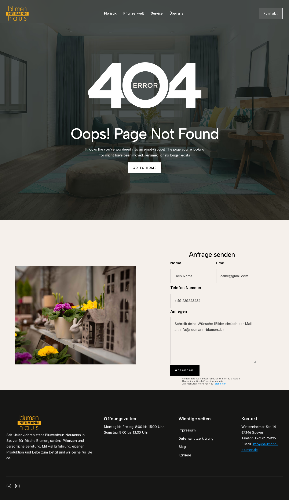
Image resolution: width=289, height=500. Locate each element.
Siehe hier (220, 383)
